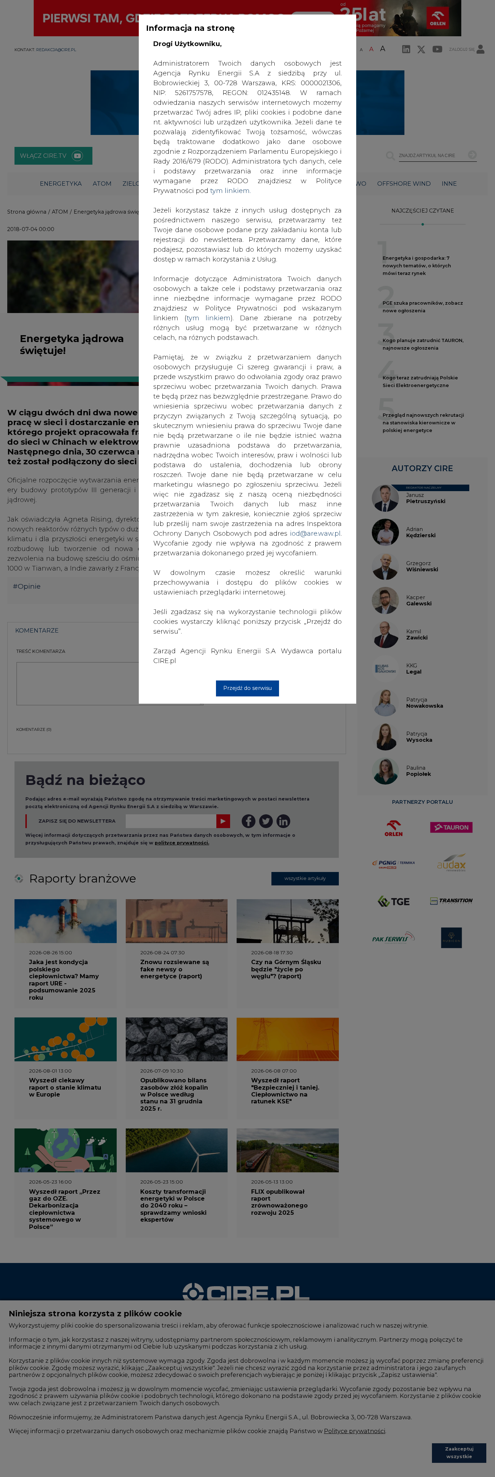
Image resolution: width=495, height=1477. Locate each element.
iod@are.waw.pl (315, 534)
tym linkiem (208, 318)
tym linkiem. (230, 191)
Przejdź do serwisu (247, 688)
